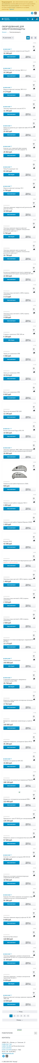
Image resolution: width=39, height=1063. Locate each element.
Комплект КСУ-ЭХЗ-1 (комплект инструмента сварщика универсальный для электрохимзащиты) (19, 897)
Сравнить (34, 50)
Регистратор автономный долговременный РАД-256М (18, 780)
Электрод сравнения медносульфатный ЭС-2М (17, 917)
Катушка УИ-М (7, 541)
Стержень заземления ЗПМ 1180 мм (13, 334)
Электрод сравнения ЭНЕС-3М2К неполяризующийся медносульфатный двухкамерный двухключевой (18, 450)
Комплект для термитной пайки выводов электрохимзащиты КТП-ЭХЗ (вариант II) (15, 149)
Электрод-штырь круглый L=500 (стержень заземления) (19, 579)
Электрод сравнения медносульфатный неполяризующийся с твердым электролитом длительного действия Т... (16, 229)
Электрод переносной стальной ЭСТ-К (14, 108)
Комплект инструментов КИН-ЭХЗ (13, 760)
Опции (12, 174)
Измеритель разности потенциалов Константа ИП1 (17, 838)
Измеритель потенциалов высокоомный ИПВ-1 (16, 799)
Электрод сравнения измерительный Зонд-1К (16, 51)
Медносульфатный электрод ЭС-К (13, 188)
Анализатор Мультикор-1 (10, 936)
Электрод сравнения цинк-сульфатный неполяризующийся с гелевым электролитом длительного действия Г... (16, 251)
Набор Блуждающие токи (10, 169)
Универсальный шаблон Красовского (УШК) (15, 483)
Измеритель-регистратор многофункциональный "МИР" (19, 560)
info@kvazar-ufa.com (8, 1053)
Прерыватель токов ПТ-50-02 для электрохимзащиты (18, 818)
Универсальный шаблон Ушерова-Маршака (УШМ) (17, 522)
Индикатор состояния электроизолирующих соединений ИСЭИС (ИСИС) (16, 876)
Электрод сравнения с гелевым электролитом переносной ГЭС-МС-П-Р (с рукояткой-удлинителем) (18, 956)
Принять (11, 9)
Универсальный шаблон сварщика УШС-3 (15, 503)
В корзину (12, 57)
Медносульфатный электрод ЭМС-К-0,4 (14, 89)
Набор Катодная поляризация (11, 660)
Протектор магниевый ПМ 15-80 (12, 411)
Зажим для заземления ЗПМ (11, 353)
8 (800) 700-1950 (6, 1046)
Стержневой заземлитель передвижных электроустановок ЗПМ (14, 680)
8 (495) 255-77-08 (6, 1044)
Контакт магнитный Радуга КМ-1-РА (13, 430)
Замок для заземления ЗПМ (11, 373)
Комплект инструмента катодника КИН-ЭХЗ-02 (16, 857)
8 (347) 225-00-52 (6, 1048)
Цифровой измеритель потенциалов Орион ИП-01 (17, 741)
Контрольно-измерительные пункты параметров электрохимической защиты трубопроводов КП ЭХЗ (18, 273)
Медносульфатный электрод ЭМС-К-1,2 (14, 70)
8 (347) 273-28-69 (6, 1049)
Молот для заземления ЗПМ (11, 392)
